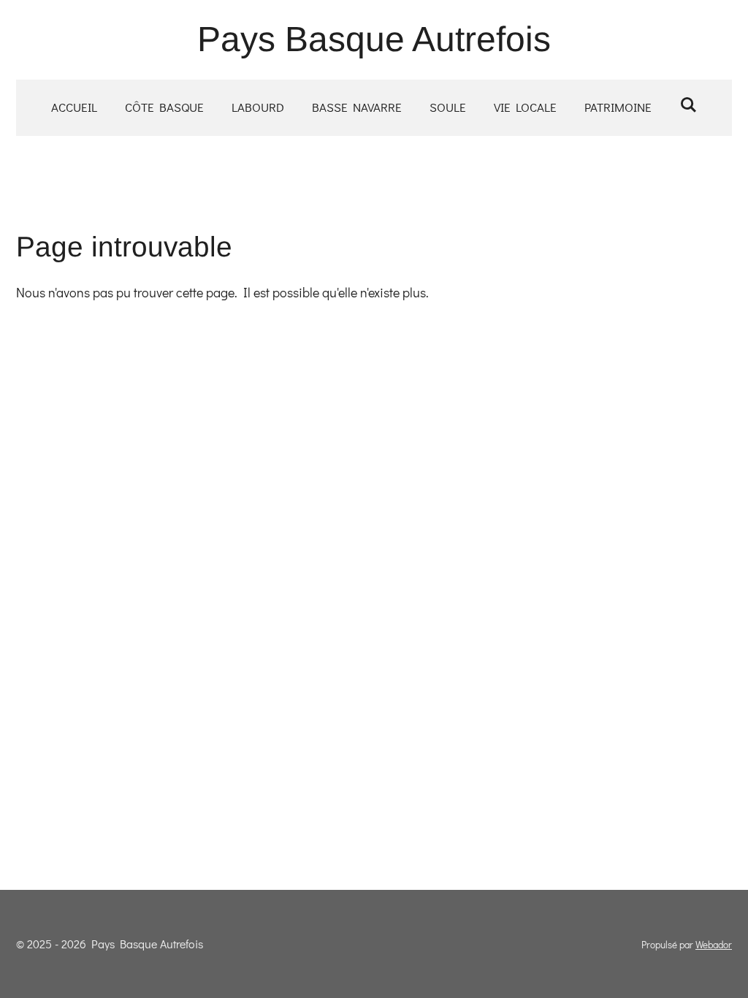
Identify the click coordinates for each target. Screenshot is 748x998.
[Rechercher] (688, 105)
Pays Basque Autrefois (374, 39)
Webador (713, 944)
